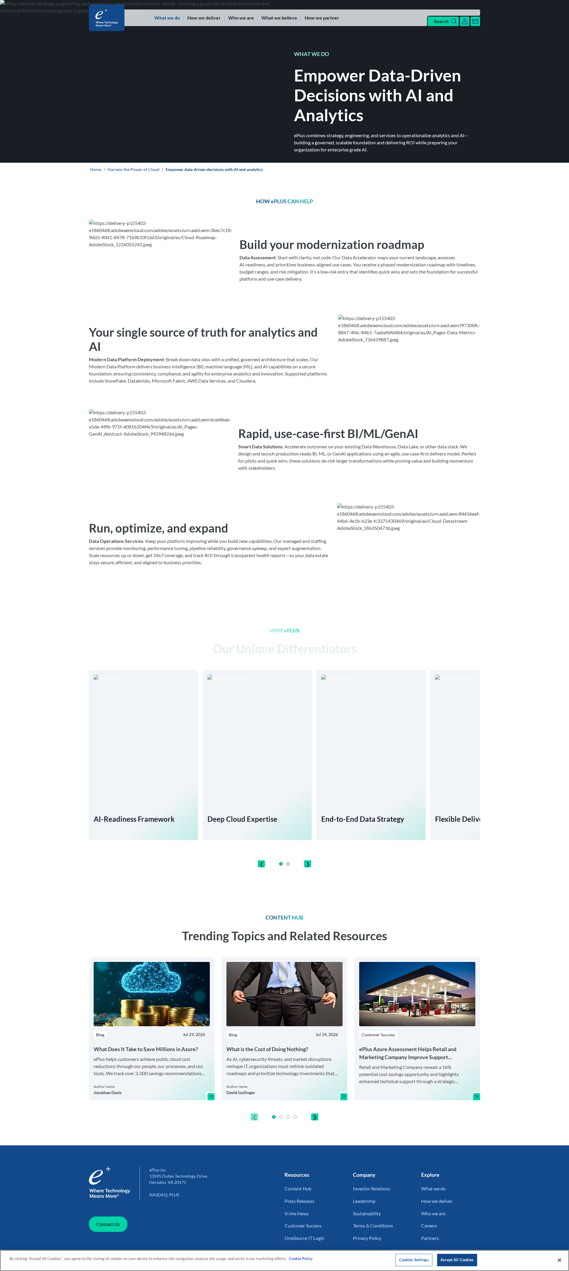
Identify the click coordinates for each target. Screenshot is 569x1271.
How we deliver (204, 17)
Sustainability (367, 1213)
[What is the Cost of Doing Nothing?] (343, 1096)
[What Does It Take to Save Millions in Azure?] (211, 1096)
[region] (284, 1040)
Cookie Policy (301, 1258)
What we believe (279, 17)
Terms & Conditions (373, 1225)
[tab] (281, 864)
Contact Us (108, 1224)
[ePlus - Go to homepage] (108, 17)
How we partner (322, 17)
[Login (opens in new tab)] (464, 21)
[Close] (559, 1260)
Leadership (364, 1201)
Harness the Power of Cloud (133, 169)
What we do (167, 17)
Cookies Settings (414, 1259)
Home (95, 169)
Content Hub (297, 1188)
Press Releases (299, 1201)
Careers (429, 1225)
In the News (296, 1213)
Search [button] (441, 21)
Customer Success (303, 1225)
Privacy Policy (367, 1238)
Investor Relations (371, 1188)
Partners (430, 1238)
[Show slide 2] (288, 864)
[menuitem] (167, 17)
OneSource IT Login (304, 1238)
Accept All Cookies (457, 1259)
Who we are (241, 17)
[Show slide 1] (281, 864)
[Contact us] (475, 21)
